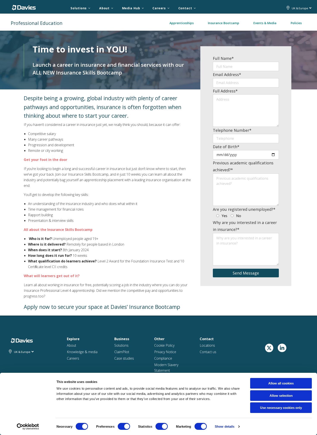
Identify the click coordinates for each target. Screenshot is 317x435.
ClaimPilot (121, 351)
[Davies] (23, 7)
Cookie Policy (164, 345)
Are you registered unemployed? (244, 209)
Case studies (124, 358)
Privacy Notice (165, 351)
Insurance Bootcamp (223, 23)
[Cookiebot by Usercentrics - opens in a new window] (28, 426)
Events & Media (264, 23)
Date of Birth (226, 146)
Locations (207, 345)
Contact (185, 8)
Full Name (223, 58)
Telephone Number (232, 130)
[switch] (124, 426)
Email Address (227, 74)
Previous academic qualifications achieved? (243, 166)
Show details (224, 426)
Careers (159, 8)
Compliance (163, 358)
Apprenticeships (181, 23)
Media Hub (131, 8)
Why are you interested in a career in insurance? (245, 226)
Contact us (208, 351)
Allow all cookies (281, 383)
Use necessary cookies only (281, 408)
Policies (296, 23)
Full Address (225, 91)
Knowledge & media (82, 351)
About (104, 8)
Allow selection (281, 395)
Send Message (246, 273)
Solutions (79, 8)
